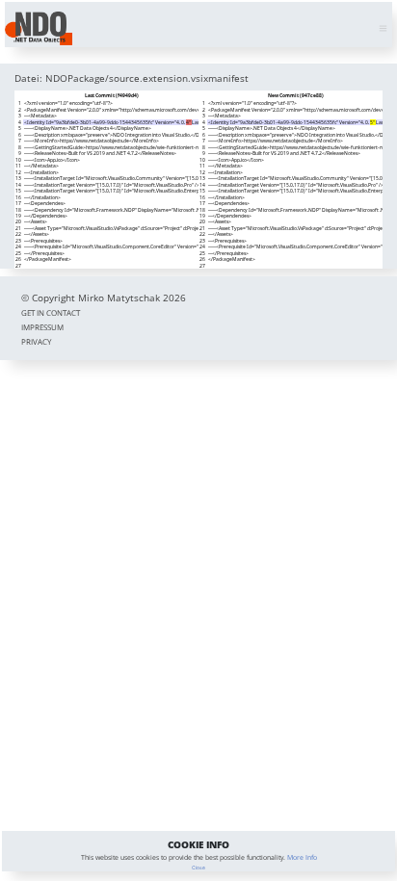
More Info (302, 857)
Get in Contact (50, 312)
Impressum (42, 327)
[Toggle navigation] (383, 29)
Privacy (36, 341)
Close (198, 867)
